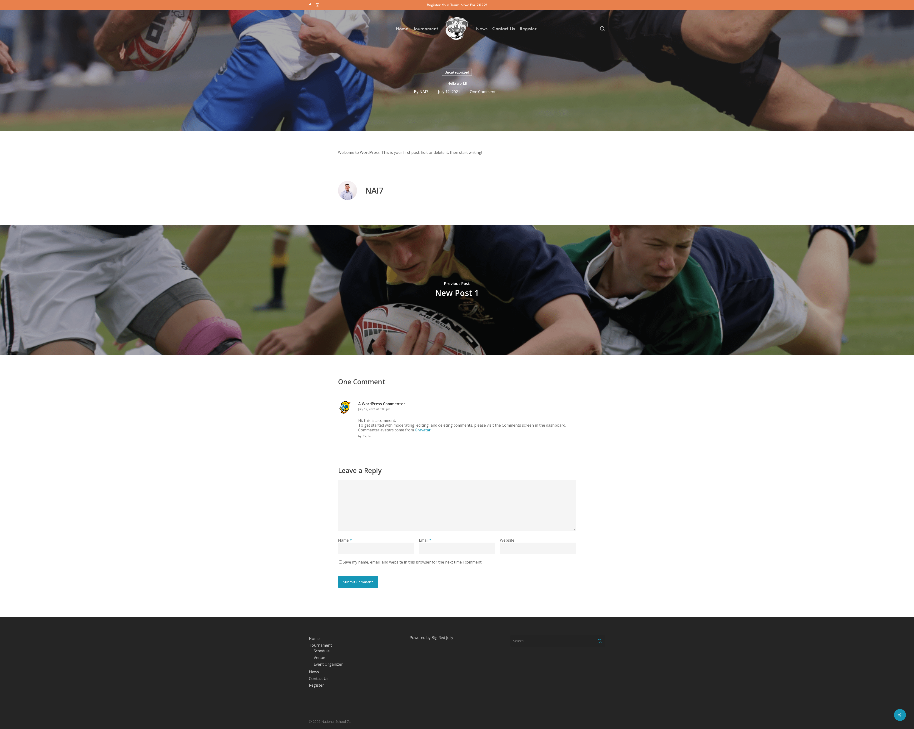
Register (316, 685)
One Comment (483, 91)
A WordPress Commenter (381, 403)
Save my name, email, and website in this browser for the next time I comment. (412, 562)
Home (314, 638)
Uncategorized (457, 72)
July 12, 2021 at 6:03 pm (374, 409)
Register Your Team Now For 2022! (457, 5)
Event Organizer (328, 664)
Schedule (322, 651)
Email (425, 540)
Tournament (320, 645)
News (314, 671)
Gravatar (423, 430)
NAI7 (423, 91)
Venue (319, 657)
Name (345, 540)
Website (507, 540)
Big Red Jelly (442, 637)
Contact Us (318, 678)
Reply (367, 436)
